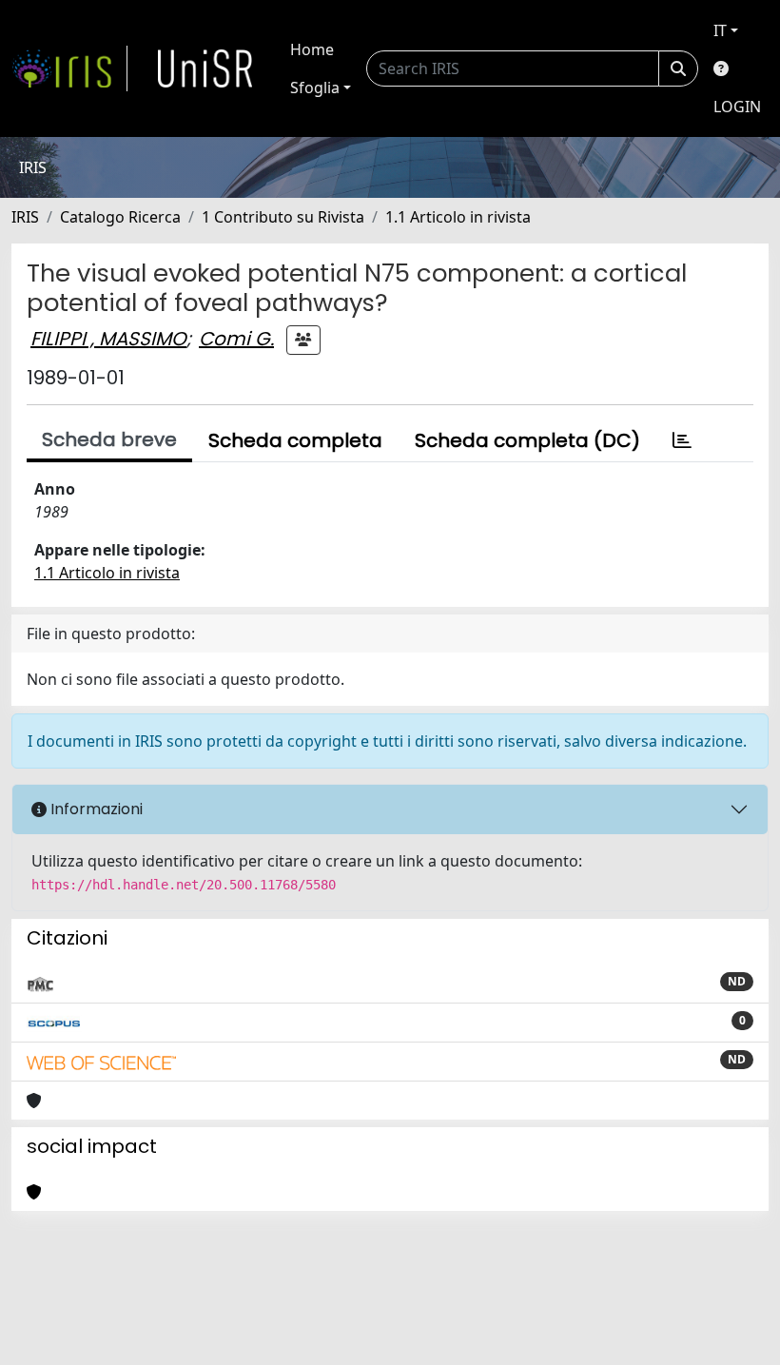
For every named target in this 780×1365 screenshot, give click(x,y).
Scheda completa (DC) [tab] (527, 440)
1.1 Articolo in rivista (458, 216)
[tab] (682, 440)
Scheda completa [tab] (295, 440)
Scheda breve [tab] (109, 439)
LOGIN (737, 106)
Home (312, 49)
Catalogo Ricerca (120, 216)
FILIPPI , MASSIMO (108, 338)
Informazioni (95, 809)
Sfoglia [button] (315, 87)
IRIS (25, 216)
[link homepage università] (205, 68)
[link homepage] (69, 68)
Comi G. (236, 338)
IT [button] (720, 30)
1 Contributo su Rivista (283, 216)
